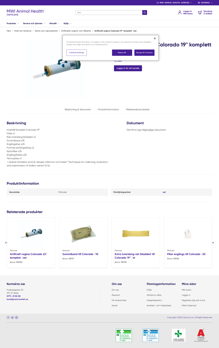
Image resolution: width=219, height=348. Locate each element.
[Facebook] (8, 317)
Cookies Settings (76, 52)
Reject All (122, 52)
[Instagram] (16, 317)
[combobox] (111, 12)
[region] (110, 48)
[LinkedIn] (12, 317)
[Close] (155, 38)
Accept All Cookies (144, 52)
